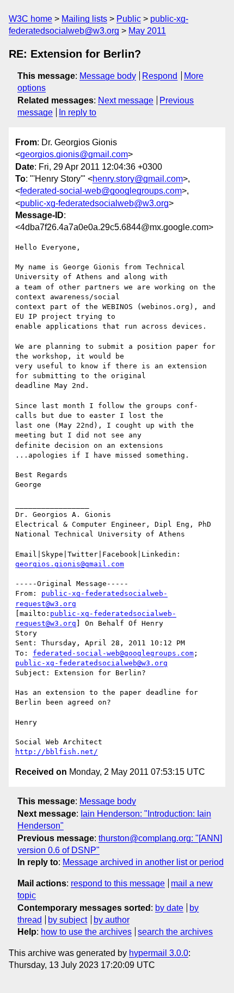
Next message (125, 100)
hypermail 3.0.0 (158, 953)
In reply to (77, 112)
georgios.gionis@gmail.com (74, 154)
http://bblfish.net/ (56, 752)
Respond (159, 76)
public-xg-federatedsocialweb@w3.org (94, 203)
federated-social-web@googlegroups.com (101, 190)
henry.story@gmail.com (138, 178)
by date (169, 907)
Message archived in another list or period (143, 862)
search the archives (175, 931)
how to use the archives (86, 931)
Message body (107, 76)
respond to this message (118, 883)
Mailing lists (84, 18)
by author (112, 919)
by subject (67, 919)
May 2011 (147, 30)
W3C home (30, 18)
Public (128, 18)
